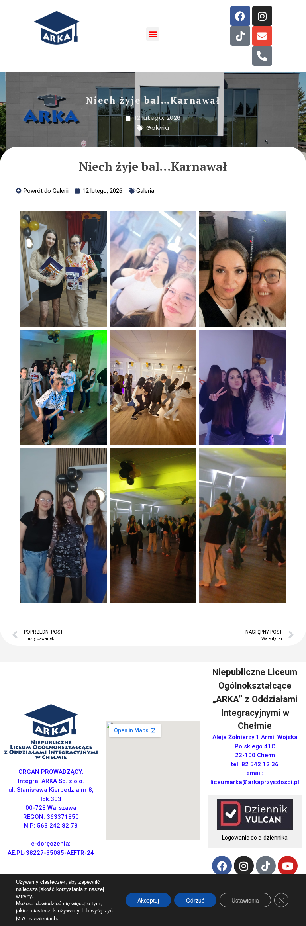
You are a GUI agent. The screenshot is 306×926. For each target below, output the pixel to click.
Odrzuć (195, 900)
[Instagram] (262, 16)
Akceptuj (148, 900)
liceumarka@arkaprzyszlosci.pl (254, 782)
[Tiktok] (240, 36)
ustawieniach (42, 918)
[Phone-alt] (262, 56)
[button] (152, 34)
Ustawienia (245, 900)
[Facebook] (240, 16)
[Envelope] (262, 36)
